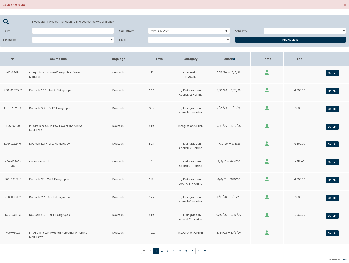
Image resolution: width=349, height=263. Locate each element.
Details (332, 73)
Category (241, 31)
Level (122, 40)
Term (6, 31)
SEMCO (345, 259)
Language (9, 40)
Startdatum (126, 31)
